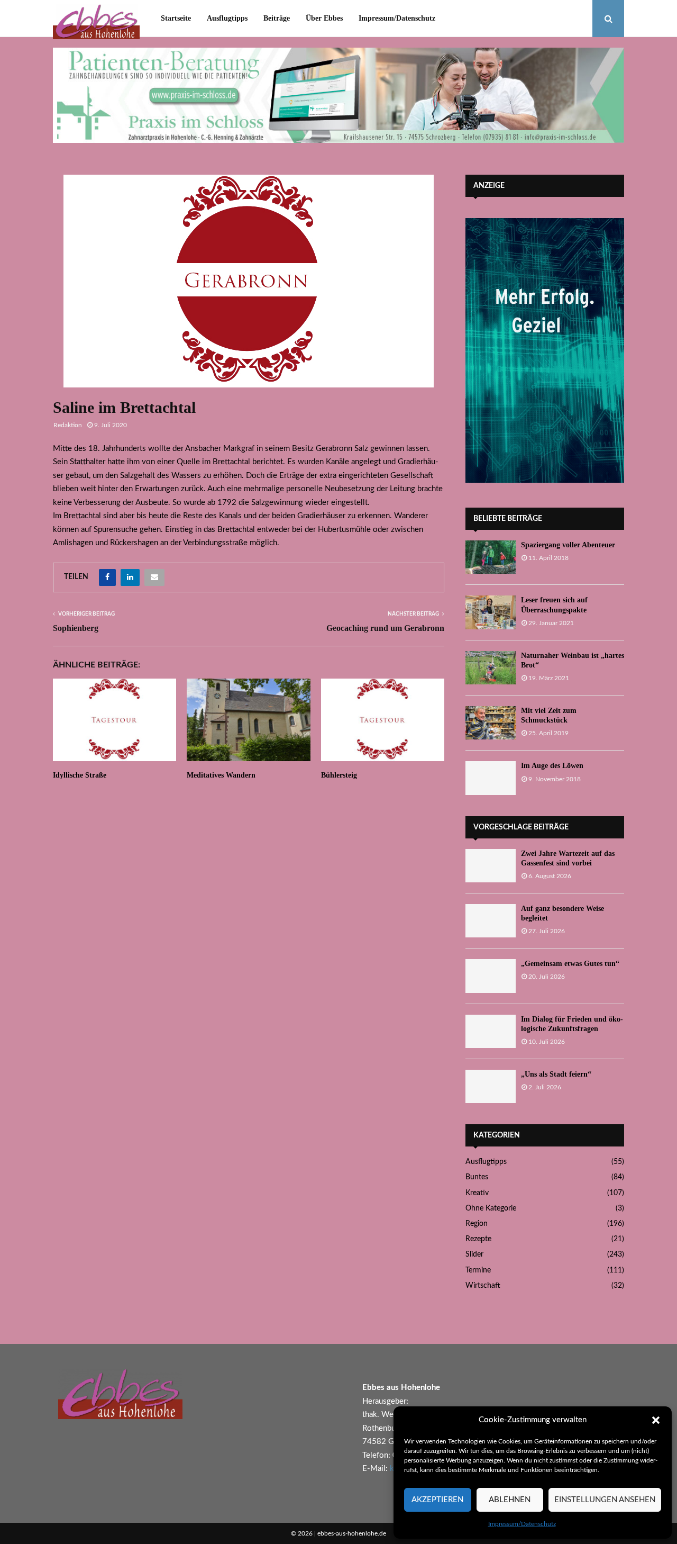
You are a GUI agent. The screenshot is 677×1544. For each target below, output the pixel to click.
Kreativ (477, 1193)
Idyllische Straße (79, 775)
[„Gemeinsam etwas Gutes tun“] (490, 975)
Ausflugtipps (227, 18)
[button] (656, 1420)
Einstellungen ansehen (604, 1500)
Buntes (476, 1177)
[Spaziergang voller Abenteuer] (490, 557)
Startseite (176, 18)
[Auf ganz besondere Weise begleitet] (490, 920)
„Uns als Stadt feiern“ (556, 1074)
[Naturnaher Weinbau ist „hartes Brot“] (490, 667)
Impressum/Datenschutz (522, 1524)
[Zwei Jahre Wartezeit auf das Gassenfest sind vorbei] (490, 865)
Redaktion (67, 425)
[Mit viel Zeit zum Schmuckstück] (490, 722)
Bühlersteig (339, 775)
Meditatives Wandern (221, 775)
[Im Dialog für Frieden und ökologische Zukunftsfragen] (490, 1031)
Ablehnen (509, 1500)
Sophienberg (75, 628)
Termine (478, 1270)
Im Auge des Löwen (552, 766)
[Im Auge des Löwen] (490, 777)
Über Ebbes (324, 18)
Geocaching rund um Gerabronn (385, 628)
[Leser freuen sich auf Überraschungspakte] (490, 612)
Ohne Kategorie (490, 1208)
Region (476, 1223)
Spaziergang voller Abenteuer (568, 545)
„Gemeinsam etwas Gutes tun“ (570, 964)
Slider (474, 1254)
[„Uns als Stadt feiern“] (490, 1086)
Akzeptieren (437, 1500)
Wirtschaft (482, 1285)
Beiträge (276, 18)
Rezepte (478, 1239)
